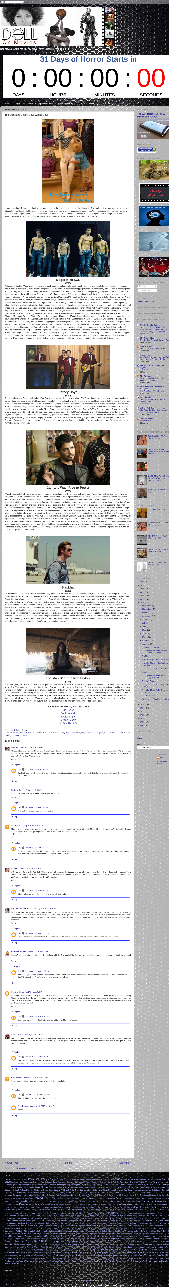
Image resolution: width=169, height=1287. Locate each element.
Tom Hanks (71, 1258)
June (144, 627)
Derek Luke (117, 1201)
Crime (118, 1198)
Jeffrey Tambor (116, 1218)
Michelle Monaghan (114, 1233)
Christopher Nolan (71, 1195)
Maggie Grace (88, 1229)
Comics (61, 1198)
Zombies (15, 1263)
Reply (13, 759)
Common (83, 1198)
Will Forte (91, 1261)
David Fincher (57, 1201)
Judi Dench (59, 1223)
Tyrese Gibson (144, 1258)
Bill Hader (64, 1187)
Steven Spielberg (62, 1252)
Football (147, 1207)
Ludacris (70, 1229)
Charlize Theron (78, 1193)
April (144, 634)
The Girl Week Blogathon (75, 1256)
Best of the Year (54, 1187)
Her (149, 463)
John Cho (82, 1221)
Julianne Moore (68, 1223)
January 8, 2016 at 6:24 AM (32, 826)
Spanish (122, 1250)
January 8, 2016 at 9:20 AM (36, 891)
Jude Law (50, 1223)
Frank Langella (32, 1210)
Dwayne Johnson (69, 1205)
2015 (142, 704)
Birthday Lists (111, 1187)
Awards (121, 1185)
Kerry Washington (143, 1223)
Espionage (54, 1207)
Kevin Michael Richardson (42, 1226)
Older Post (125, 1162)
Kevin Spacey (58, 1226)
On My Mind (20, 1239)
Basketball (136, 1185)
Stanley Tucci (14, 1252)
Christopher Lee (27, 1195)
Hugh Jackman (122, 1213)
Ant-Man (145, 656)
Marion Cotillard (138, 1229)
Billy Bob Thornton (90, 1187)
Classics (152, 1195)
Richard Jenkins (32, 1245)
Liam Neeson (14, 1229)
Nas (89, 1236)
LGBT (103, 1226)
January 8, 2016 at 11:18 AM (39, 952)
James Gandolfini (138, 1216)
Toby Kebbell (52, 1258)
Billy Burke (101, 1187)
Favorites (138, 1207)
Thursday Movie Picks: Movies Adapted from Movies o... (154, 651)
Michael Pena (61, 1233)
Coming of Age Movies (72, 1198)
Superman (73, 1252)
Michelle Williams (142, 1233)
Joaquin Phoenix (61, 1221)
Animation (142, 1182)
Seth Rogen (49, 1250)
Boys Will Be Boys (27, 733)
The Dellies (59, 1256)
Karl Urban (101, 1223)
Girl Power (68, 710)
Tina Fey (35, 1258)
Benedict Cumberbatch (27, 1187)
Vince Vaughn (20, 1261)
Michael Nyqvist (49, 1233)
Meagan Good (113, 1231)
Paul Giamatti (109, 1239)
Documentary (148, 1201)
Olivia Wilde (10, 1239)
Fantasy (123, 1207)
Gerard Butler (114, 1210)
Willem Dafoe (109, 1261)
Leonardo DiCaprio (152, 1226)
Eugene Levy (76, 1207)
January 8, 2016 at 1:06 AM (32, 747)
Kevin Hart (19, 1226)
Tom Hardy (81, 1258)
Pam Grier (55, 1239)
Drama (23, 1204)
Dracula (16, 1205)
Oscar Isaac (30, 1239)
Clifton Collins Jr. (163, 1195)
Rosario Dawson (34, 1247)
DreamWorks (33, 1205)
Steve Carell (50, 1252)
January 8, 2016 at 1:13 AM (36, 769)
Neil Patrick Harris (116, 1236)
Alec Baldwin (33, 1182)
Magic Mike (75, 733)
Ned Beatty (105, 1236)
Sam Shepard (122, 1247)
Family (116, 1207)
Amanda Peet (63, 1182)
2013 (142, 711)
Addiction (138, 1179)
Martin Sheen (63, 1231)
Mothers (48, 1236)
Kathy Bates (109, 1223)
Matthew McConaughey (88, 1231)
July (144, 623)
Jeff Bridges (105, 1218)
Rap (134, 1241)
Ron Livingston (156, 1245)
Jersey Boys (64, 733)
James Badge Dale (103, 1216)
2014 (142, 708)
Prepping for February (151, 647)
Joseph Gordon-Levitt (14, 1223)
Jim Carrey (50, 1221)
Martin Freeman (40, 1231)
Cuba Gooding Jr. (128, 1198)
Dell (19, 769)
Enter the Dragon (35, 1207)
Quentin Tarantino (86, 1241)
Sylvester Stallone (131, 1252)
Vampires (154, 1258)
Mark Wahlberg (17, 1231)
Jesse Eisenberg (24, 1221)
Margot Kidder (127, 1229)
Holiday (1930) (145, 421)
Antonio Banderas (49, 1185)
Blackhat (14, 733)
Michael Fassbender (22, 1233)
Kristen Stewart (84, 1226)
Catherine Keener (33, 1193)
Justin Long (79, 1223)
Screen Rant (145, 355)
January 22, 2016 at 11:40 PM (37, 1095)
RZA (105, 1241)
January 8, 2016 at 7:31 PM (30, 992)
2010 (142, 722)
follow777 (87, 1280)
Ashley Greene (102, 1185)
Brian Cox (29, 1190)
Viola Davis (30, 1261)
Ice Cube (160, 1213)
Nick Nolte (135, 1236)
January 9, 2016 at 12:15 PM (37, 1057)
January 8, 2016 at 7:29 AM (36, 848)
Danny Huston (10, 1201)
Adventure (156, 1179)
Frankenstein (44, 1210)
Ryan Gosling (78, 1247)
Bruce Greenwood (56, 1190)
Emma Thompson (11, 1207)
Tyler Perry (133, 1258)
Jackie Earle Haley (61, 1216)
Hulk (141, 1213)
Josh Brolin (28, 1223)
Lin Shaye (35, 1229)
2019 (142, 592)
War (37, 1261)
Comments (145, 291)
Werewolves (44, 1261)
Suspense (97, 1252)
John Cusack (91, 1221)
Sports (144, 1249)
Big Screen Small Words (22, 909)
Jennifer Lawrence (153, 1218)
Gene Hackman (88, 1210)
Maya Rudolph (102, 1231)
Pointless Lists (32, 1241)
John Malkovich (134, 1221)
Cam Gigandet (109, 1190)
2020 (142, 589)
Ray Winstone (142, 1241)
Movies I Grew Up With (62, 1236)
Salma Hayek (101, 1247)
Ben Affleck (164, 1185)
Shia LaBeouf (60, 1250)
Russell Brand (56, 1247)
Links (42, 1228)
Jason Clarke (51, 1218)
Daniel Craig (157, 1198)
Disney (138, 1201)
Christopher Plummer (86, 1195)
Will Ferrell (83, 1261)
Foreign (154, 1207)
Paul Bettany (90, 1239)
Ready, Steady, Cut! (149, 325)
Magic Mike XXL (88, 733)
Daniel (14, 868)
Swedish (105, 1252)
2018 (142, 596)
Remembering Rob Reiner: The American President (152, 379)
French (53, 1210)
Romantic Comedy (142, 1244)
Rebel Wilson (152, 1241)
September (147, 616)
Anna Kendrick (154, 1182)
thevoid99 (15, 747)
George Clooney (101, 1210)
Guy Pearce (161, 1210)
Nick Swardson (144, 1236)
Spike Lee (129, 1250)
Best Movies (42, 1187)
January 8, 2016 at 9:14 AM (29, 868)
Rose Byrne (46, 1247)
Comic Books (51, 1198)
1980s (37, 1179)
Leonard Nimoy (138, 1226)
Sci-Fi (17, 1249)
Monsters (13, 1236)
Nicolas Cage (156, 1236)
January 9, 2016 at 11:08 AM (36, 1035)
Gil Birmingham (138, 1210)
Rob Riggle (54, 1245)
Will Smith (99, 1261)
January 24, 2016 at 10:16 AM (43, 1106)
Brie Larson (38, 1190)
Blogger (106, 1280)
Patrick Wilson (80, 1239)
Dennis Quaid (91, 1201)
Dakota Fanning (140, 1198)
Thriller (140, 1255)
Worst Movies (147, 1261)
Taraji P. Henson (147, 1252)
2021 (142, 585)
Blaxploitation (123, 1187)
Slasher (93, 1249)
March (145, 637)
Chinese (88, 1193)
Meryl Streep (146, 1231)
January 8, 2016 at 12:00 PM (37, 933)
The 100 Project (87, 104)
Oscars (37, 1239)
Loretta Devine (61, 1229)
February (146, 640)
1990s (44, 1179)
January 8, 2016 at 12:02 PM (37, 971)
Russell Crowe (67, 1247)
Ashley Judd (113, 1185)
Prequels (99, 733)
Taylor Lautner (159, 1252)
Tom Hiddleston (92, 1258)
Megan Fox (123, 1231)
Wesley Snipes (65, 1261)
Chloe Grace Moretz (100, 1193)
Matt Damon (74, 1231)
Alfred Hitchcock (45, 1182)
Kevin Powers (17, 1035)
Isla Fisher (27, 1216)
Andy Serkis (108, 1182)
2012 (142, 715)
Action (116, 1179)
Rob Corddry (44, 1245)
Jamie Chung (163, 1216)
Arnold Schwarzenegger (86, 1185)
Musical (76, 1236)
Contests (91, 1198)
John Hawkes (115, 1221)
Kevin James (28, 1226)
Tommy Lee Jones (116, 1258)
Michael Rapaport (74, 1233)
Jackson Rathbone (75, 1216)
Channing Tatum (64, 1193)
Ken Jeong (131, 1223)
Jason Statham (72, 1218)
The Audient (145, 376)
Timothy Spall (27, 1258)
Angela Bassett (119, 1182)
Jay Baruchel (95, 1218)
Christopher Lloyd (40, 1195)
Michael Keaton (36, 1233)
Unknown (15, 826)
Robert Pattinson (106, 1245)
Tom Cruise (62, 1258)
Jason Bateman (40, 1218)
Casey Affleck (10, 1193)
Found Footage (11, 1210)
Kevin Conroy (155, 1223)
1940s (13, 1179)
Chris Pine (140, 1193)
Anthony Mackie (24, 1185)
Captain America (134, 1190)
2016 (142, 603)
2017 (142, 599)
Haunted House (36, 1213)
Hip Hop (83, 1213)
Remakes (9, 1244)
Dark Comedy (31, 1201)
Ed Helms (80, 1205)
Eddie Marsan (90, 1205)
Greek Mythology (150, 1210)
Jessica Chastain (38, 1221)
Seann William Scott (28, 1250)
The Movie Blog (147, 338)
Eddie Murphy (101, 1205)
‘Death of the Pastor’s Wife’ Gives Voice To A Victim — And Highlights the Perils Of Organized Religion (153, 329)
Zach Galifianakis (161, 1261)
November (147, 609)
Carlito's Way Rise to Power (47, 733)
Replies (17, 765)
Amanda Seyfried (74, 1182)
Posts (143, 286)
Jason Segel (61, 1218)
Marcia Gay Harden (115, 1229)
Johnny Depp (146, 1221)
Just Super (144, 370)
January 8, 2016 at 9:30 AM (45, 909)
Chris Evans (114, 1193)
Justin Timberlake (90, 1223)
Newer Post (11, 1162)
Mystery (84, 1236)
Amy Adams (86, 1182)
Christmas (16, 1195)
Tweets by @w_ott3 (145, 301)
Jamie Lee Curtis (15, 1218)
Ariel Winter (71, 1185)
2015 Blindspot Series (55, 1179)
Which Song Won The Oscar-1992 (153, 349)
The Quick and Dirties (20, 736)
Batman (145, 1184)
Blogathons (20, 104)
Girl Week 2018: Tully (157, 509)
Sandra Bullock (160, 1247)
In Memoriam (10, 1216)
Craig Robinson (109, 1198)
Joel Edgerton (73, 1221)
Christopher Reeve (101, 1195)
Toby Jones (43, 1258)
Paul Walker (129, 1239)
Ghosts (129, 1210)
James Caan (114, 1216)
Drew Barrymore (44, 1205)
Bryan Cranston (81, 1190)
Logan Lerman (50, 1229)
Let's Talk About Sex (68, 723)
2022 (142, 582)
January (146, 644)
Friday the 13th (63, 1210)
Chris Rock (148, 1193)
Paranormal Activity (67, 1239)
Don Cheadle (160, 1201)
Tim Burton (9, 1258)
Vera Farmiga (9, 1261)
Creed (144, 672)
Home (7, 104)
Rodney (14, 790)
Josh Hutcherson (39, 1223)
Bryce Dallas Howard (96, 1190)
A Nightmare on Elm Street (80, 1179)
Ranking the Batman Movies (120, 1241)
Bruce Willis (69, 1190)
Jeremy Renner (11, 1221)
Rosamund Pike (20, 1247)
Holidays (102, 1213)
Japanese (25, 1218)
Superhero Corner (45, 104)
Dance (149, 1198)
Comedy (39, 1198)
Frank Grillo (22, 1210)
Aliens (54, 1182)
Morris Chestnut (39, 1236)
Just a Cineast (146, 419)
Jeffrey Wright (128, 1218)
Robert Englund (93, 1245)
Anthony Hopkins (11, 1185)
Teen (19, 1255)
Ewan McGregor (87, 1207)
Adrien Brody (147, 1179)
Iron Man (20, 1216)
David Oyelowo (79, 1201)
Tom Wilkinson (103, 1258)
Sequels (107, 733)
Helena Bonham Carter (61, 1213)
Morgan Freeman (25, 1236)
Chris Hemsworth (128, 1193)
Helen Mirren (48, 1213)
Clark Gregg (144, 1195)
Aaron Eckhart (95, 1179)
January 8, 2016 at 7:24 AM (36, 807)
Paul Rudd (119, 1239)
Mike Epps (165, 1233)
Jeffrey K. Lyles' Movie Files (152, 408)
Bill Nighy (79, 1187)
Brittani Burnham (18, 952)
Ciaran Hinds (113, 1195)
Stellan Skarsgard (26, 1252)
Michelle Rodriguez (129, 1233)
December (147, 606)
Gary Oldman (76, 1210)
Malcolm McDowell (100, 1229)
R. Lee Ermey (98, 1241)
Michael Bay (155, 1231)
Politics (41, 1241)
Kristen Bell (74, 1226)
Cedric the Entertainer (48, 1193)
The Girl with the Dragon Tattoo (97, 1256)
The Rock (133, 1256)
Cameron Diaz (121, 1190)
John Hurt (124, 1221)
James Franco (126, 1216)
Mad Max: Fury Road (150, 696)
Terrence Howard (29, 1256)
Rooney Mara (9, 1247)
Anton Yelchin (37, 1185)
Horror (111, 1212)
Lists (31, 104)
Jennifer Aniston (139, 1218)
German (122, 1210)
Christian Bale (159, 1193)
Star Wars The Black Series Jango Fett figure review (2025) (153, 411)
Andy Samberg (97, 1182)
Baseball (128, 1185)
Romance (129, 1245)
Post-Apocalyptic (52, 1241)
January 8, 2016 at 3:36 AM (30, 790)
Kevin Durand (10, 1226)
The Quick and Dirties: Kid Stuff (155, 668)
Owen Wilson (45, 1239)
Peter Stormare (161, 1239)
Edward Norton (112, 1205)
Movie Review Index (67, 104)
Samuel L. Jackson (135, 1247)
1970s (31, 1179)
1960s (24, 1179)
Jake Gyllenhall (88, 1216)
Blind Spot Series (137, 1187)
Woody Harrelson (134, 1261)
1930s (7, 1179)
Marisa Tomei (150, 1229)
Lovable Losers (68, 720)
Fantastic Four (148, 681)
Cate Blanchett (20, 1193)
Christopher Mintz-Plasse (56, 1195)
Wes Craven (54, 1261)
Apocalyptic (61, 1185)
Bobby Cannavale (152, 1187)
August (145, 620)
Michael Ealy (9, 1233)
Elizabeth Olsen (138, 1205)
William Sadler (121, 1261)
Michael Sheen (100, 1233)
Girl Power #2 (68, 713)
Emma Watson (23, 1207)
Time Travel (17, 1258)
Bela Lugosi (154, 1185)
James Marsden (151, 1216)
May (144, 630)
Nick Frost (127, 1236)
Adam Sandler (127, 1179)
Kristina (14, 992)
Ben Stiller (15, 1187)
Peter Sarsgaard (150, 1239)
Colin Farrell (16, 1198)
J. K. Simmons (37, 1216)
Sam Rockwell (112, 1247)
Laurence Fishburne (123, 1226)
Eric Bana (45, 1207)
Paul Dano (99, 1239)
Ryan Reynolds (89, 1247)
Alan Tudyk (24, 1182)
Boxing (162, 1187)
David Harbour (68, 1201)
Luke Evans (78, 1229)
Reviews (19, 1244)
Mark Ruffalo (162, 1229)
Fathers (130, 1207)
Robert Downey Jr (79, 1245)
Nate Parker (96, 1236)
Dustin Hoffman (56, 1205)
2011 (142, 718)
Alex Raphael (17, 1078)
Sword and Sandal (116, 1252)
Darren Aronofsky (45, 1201)
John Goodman (102, 1221)
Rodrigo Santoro (118, 1245)
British (45, 1190)
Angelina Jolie (131, 1182)
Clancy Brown (135, 1195)
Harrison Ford (24, 1213)
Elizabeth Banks (125, 1205)
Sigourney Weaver (72, 1250)
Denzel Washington (105, 1201)
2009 (142, 725)
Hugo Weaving (134, 1213)
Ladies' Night (68, 716)
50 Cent (67, 1179)
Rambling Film (146, 397)
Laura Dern (111, 1226)
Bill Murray (72, 1187)
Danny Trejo (20, 1201)
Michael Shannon (88, 1233)
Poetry (23, 1241)
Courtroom (100, 1198)
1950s (18, 1179)
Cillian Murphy (124, 1195)
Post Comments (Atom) (26, 1168)
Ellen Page (148, 1205)
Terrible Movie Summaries (45, 1256)
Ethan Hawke (64, 1207)
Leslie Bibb (163, 1226)
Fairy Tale (108, 1207)
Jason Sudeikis (84, 1218)
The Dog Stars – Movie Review (152, 391)
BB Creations (146, 346)
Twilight (125, 1258)
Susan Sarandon (85, 1252)
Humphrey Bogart (149, 1213)
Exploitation (98, 1207)
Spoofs (137, 1250)
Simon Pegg (84, 1250)
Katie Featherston (120, 1223)
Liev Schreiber (26, 1229)
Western (75, 1261)
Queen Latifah (73, 1241)
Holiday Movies (93, 1213)
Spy (6, 1252)
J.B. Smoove (48, 1216)
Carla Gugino (156, 1190)
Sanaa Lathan (149, 1247)
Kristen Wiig (95, 1226)
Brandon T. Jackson (18, 1190)
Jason (32, 1218)
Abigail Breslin (106, 1179)
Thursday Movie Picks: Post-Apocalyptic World (154, 676)
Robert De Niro (65, 1245)
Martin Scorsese (52, 1231)
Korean (66, 1226)
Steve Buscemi (39, 1252)
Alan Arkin (15, 1182)
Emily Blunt (157, 1205)
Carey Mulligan (145, 1190)
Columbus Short (27, 1198)
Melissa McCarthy (134, 1231)
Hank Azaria (14, 1213)
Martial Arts (29, 1231)
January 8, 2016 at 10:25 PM (37, 1016)
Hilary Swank (75, 1213)
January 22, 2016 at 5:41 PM (36, 1078)
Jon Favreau (157, 1221)
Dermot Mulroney (129, 1201)
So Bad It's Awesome (108, 1249)
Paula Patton (139, 1239)
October (146, 613)
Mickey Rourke (155, 1233)
